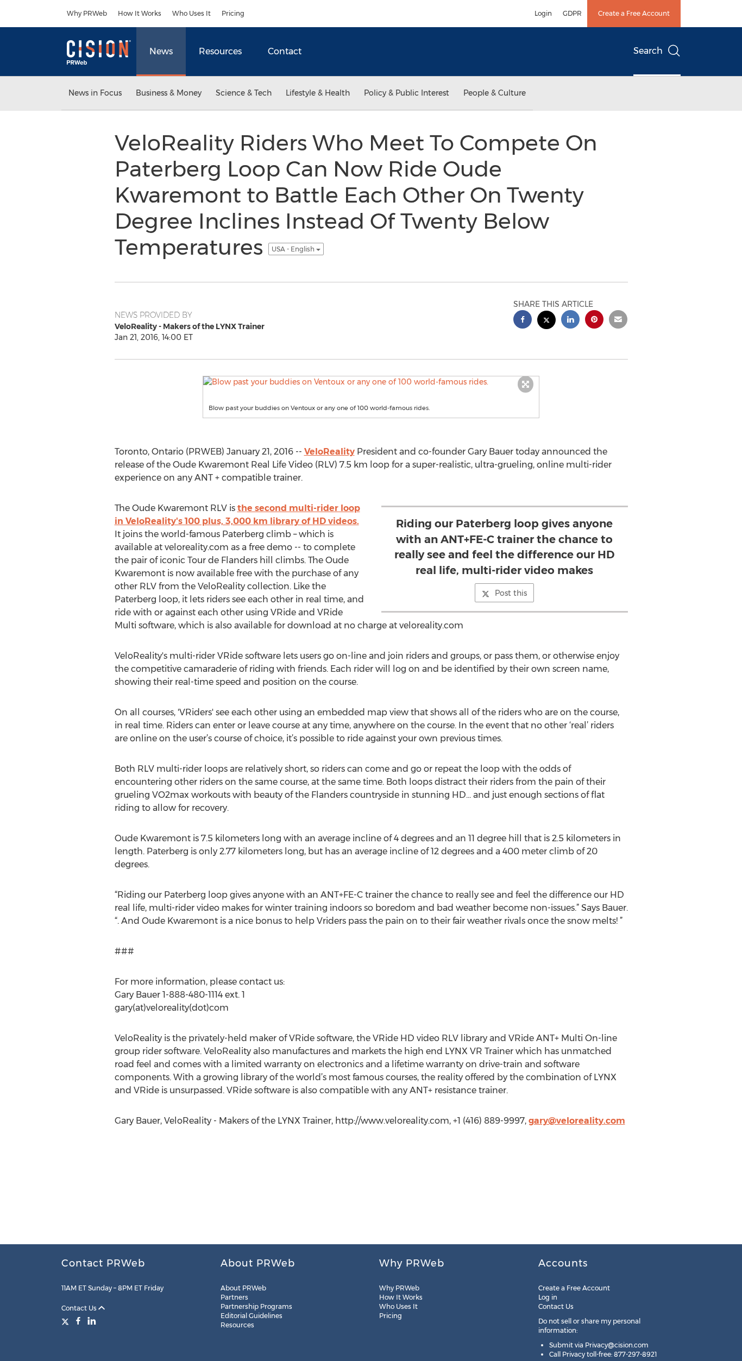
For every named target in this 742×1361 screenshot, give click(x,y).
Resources (220, 51)
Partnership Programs (256, 1306)
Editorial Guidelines (251, 1316)
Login (543, 13)
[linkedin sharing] (570, 320)
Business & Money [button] (169, 93)
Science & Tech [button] (244, 93)
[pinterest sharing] (594, 320)
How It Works (139, 13)
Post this (511, 593)
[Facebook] (78, 1320)
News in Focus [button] (95, 93)
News (161, 51)
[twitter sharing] (546, 321)
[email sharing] (618, 320)
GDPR (572, 13)
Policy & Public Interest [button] (406, 93)
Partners (234, 1297)
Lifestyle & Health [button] (318, 93)
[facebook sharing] (522, 320)
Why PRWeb (87, 13)
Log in (547, 1297)
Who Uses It (191, 13)
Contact (284, 51)
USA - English (294, 249)
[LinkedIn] (92, 1320)
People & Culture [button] (494, 93)
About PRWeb (243, 1288)
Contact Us (79, 1308)
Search (648, 51)
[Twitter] (66, 1320)
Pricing (233, 13)
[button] (371, 381)
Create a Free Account (634, 13)
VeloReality (329, 451)
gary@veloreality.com (577, 1121)
